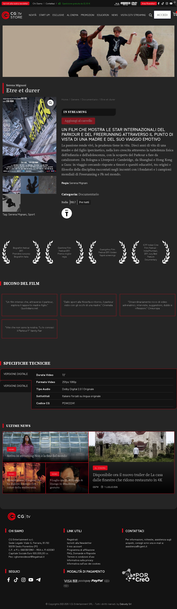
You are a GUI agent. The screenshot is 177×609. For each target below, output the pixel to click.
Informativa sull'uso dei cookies (83, 563)
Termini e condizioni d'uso (80, 556)
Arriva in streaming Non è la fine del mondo (37, 456)
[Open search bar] (150, 15)
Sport (31, 214)
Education (103, 15)
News (115, 15)
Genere (75, 99)
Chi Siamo (37, 3)
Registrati (72, 539)
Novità (32, 15)
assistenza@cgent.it (136, 546)
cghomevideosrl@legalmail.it (29, 556)
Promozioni (87, 15)
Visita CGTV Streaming (133, 15)
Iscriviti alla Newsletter (79, 543)
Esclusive (58, 15)
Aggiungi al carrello (78, 121)
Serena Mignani (17, 214)
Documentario (90, 99)
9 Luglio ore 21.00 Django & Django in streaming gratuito (66, 484)
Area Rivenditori (148, 3)
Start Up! (44, 15)
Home (65, 99)
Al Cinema (100, 468)
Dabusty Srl (125, 604)
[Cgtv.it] (12, 15)
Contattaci (50, 3)
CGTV (96, 486)
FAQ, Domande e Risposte (81, 553)
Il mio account (74, 546)
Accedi (162, 15)
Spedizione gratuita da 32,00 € (76, 3)
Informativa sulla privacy (80, 560)
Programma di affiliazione (81, 549)
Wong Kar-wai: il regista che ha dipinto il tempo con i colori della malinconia (24, 484)
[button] (50, 103)
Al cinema (72, 15)
